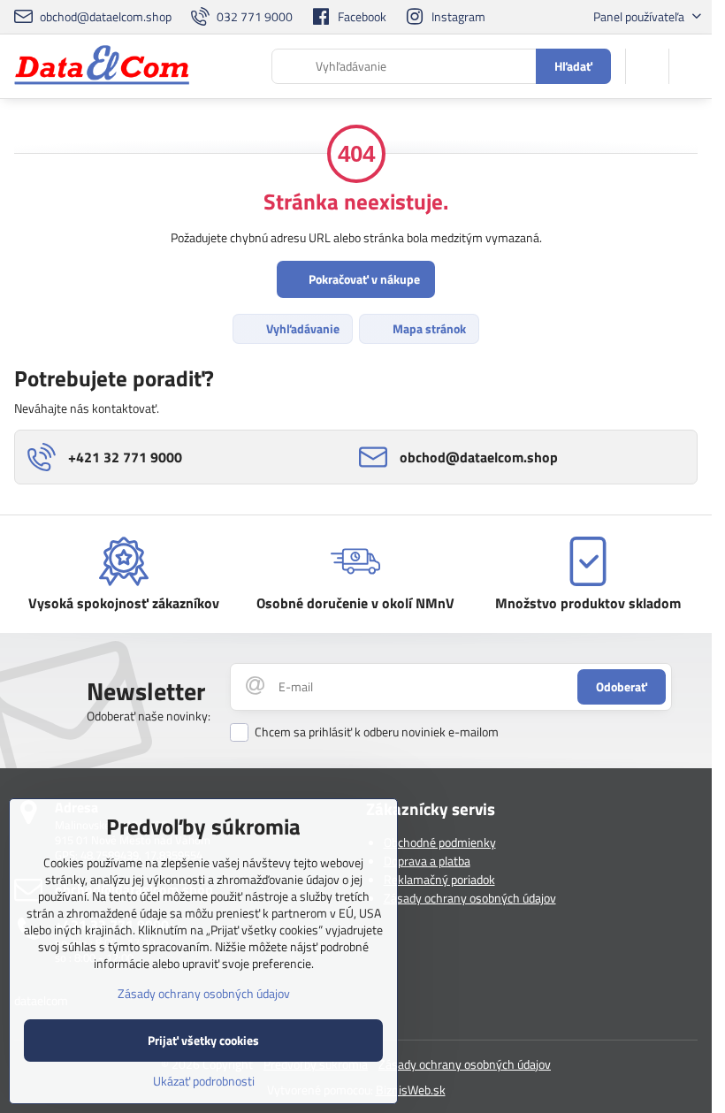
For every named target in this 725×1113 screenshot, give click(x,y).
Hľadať (573, 66)
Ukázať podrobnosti (204, 1080)
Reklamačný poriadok (439, 879)
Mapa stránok (428, 328)
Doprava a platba (427, 860)
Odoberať (621, 686)
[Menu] (690, 66)
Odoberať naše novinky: (148, 715)
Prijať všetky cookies (203, 1040)
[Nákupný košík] (647, 66)
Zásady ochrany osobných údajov (470, 897)
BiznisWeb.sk (411, 1089)
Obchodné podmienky (440, 842)
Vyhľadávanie (301, 328)
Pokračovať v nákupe (363, 279)
